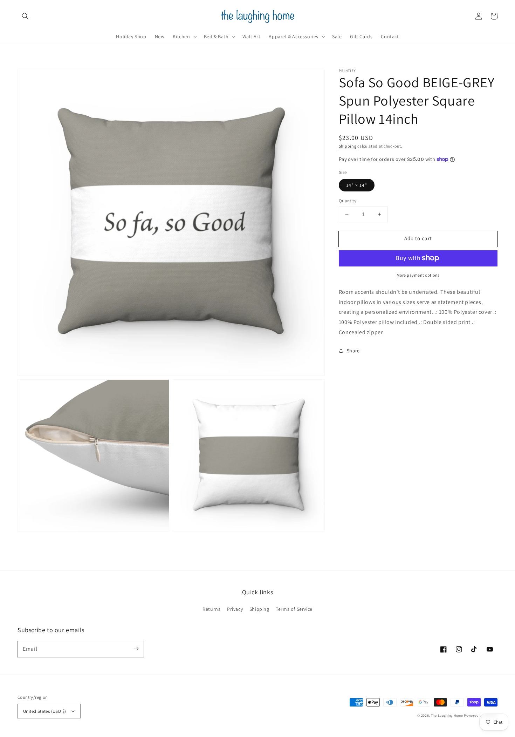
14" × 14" (356, 185)
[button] (25, 16)
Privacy (235, 609)
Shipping (348, 146)
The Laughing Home (447, 715)
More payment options (418, 274)
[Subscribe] (136, 649)
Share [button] (353, 350)
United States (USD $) (44, 711)
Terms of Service (294, 609)
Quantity (347, 201)
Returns (211, 609)
